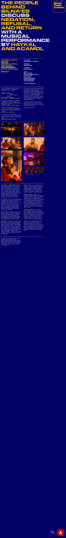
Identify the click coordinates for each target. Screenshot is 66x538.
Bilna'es (38, 94)
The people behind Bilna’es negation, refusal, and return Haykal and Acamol (25, 26)
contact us (13, 242)
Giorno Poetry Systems (59, 5)
